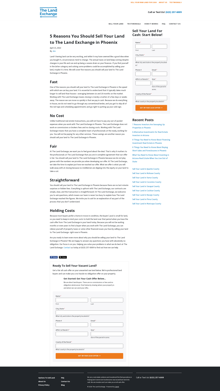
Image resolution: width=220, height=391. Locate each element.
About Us (163, 2)
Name (58, 296)
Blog (63, 385)
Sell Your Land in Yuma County (145, 177)
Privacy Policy (43, 385)
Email (93, 320)
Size (93, 330)
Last (92, 304)
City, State (60, 308)
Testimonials (175, 2)
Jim (54, 51)
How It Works (151, 23)
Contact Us (175, 23)
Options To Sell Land (46, 378)
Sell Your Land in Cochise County (146, 190)
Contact (67, 247)
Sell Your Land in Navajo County (145, 195)
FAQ (163, 23)
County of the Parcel (64, 342)
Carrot (117, 387)
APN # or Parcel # (63, 330)
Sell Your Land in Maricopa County (146, 203)
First (57, 304)
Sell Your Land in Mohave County (146, 173)
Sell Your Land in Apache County (145, 169)
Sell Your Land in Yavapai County (146, 186)
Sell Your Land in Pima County (145, 199)
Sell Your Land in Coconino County (146, 182)
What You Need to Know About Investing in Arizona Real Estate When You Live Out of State (150, 158)
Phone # (59, 320)
